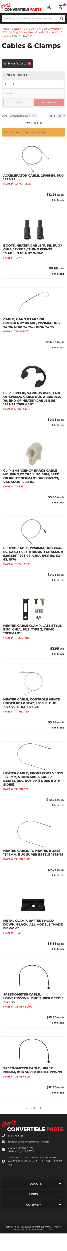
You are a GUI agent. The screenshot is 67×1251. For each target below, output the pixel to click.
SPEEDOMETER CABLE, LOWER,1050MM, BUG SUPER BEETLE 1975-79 (33, 998)
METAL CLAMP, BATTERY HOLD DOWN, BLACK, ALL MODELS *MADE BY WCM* (33, 924)
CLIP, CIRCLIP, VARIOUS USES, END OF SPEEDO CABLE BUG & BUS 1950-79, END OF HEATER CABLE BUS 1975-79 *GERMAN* (33, 398)
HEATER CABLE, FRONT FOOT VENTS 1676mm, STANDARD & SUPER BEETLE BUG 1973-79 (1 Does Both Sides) (33, 778)
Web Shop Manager (45, 1229)
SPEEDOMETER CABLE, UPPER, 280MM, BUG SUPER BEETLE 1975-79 (32, 1070)
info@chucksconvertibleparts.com (28, 1141)
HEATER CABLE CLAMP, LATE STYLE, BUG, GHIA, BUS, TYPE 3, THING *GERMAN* (32, 629)
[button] (33, 1183)
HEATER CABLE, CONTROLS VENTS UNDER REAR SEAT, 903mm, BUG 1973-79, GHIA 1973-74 (31, 703)
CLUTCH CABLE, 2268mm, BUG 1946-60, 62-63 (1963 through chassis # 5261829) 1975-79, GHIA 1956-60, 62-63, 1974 (33, 553)
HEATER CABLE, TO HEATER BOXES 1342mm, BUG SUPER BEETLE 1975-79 (33, 852)
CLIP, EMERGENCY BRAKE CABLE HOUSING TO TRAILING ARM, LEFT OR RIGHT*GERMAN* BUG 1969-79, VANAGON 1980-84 (31, 476)
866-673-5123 (15, 1135)
